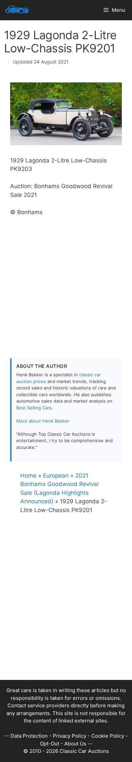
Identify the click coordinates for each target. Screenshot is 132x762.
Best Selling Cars (34, 407)
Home (28, 475)
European (56, 475)
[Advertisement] (66, 282)
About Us (75, 743)
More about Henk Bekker (42, 421)
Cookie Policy (107, 736)
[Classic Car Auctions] (17, 10)
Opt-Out (49, 743)
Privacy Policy (69, 736)
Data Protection (29, 736)
